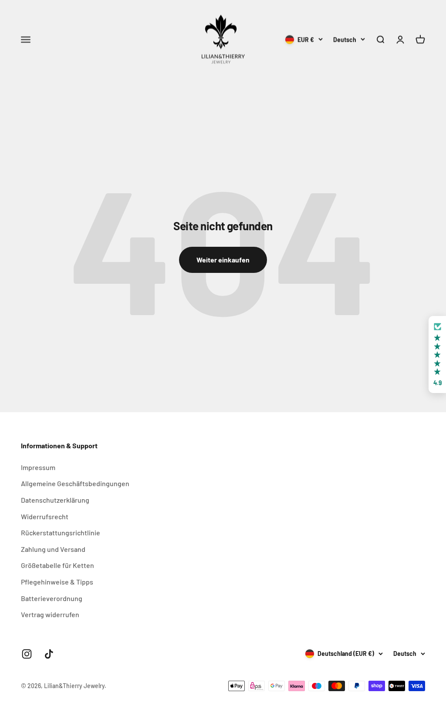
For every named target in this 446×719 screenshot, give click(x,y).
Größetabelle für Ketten (57, 565)
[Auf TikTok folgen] (49, 654)
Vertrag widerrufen (50, 614)
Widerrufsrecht (44, 516)
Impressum (38, 467)
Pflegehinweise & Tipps (57, 582)
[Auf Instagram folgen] (27, 654)
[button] (437, 354)
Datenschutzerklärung (55, 500)
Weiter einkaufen (223, 259)
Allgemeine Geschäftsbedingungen (75, 483)
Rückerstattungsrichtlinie (60, 532)
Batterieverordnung (51, 598)
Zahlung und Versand (53, 549)
